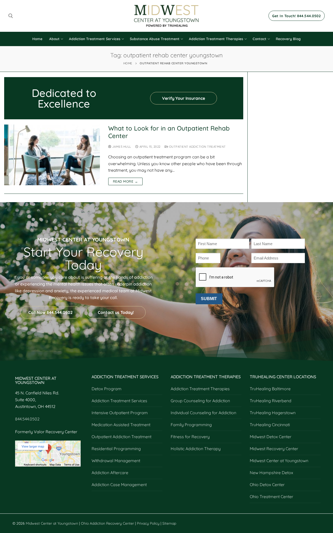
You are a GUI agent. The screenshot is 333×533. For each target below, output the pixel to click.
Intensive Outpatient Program (120, 412)
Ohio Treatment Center (271, 496)
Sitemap (169, 523)
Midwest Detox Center (270, 436)
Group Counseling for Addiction (200, 400)
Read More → (125, 181)
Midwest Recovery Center (274, 448)
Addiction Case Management (119, 484)
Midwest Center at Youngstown (279, 460)
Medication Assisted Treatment (121, 424)
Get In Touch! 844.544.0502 (296, 16)
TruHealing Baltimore (270, 388)
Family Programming (191, 424)
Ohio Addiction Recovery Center (107, 523)
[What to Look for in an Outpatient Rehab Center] (52, 155)
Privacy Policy (149, 523)
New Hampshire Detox (271, 472)
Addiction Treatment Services (119, 400)
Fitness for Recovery (190, 436)
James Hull (121, 146)
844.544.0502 (27, 419)
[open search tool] (10, 16)
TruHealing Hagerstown (273, 412)
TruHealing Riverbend (270, 400)
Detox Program (106, 388)
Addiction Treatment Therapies (200, 388)
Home (127, 63)
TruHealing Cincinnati (270, 424)
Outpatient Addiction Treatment (197, 146)
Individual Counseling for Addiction (203, 412)
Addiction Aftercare (110, 472)
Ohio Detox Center (267, 484)
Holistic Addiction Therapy (196, 448)
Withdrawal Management (116, 460)
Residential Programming (116, 448)
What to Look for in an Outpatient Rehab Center (169, 132)
